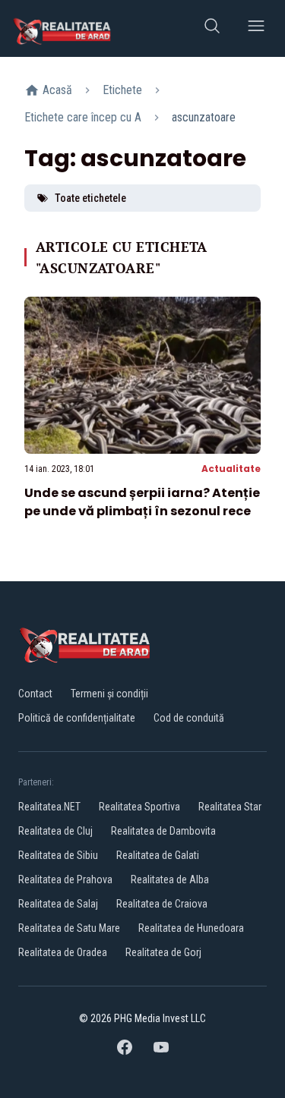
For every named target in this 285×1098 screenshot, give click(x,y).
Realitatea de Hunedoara (191, 928)
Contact (35, 693)
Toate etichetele (90, 198)
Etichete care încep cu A (82, 117)
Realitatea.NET (49, 807)
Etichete (122, 90)
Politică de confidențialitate (76, 718)
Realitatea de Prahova (65, 879)
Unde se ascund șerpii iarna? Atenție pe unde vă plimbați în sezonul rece (142, 502)
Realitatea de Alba (170, 879)
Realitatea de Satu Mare (69, 928)
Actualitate (231, 468)
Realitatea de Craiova (161, 904)
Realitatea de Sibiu (58, 855)
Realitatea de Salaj (58, 904)
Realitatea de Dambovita (163, 831)
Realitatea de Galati (157, 855)
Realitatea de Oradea (62, 952)
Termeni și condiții (109, 693)
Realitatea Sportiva (139, 807)
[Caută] (212, 28)
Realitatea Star (229, 807)
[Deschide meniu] (256, 28)
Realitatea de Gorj (163, 952)
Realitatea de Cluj (55, 831)
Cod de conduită (189, 718)
